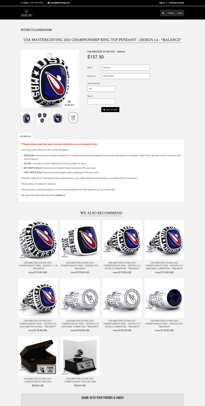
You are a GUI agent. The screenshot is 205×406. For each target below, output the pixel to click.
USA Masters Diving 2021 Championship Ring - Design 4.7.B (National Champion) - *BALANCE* (80, 323)
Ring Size (91, 76)
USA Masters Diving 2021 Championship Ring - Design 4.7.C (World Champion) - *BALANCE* (122, 323)
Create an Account (176, 3)
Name (90, 96)
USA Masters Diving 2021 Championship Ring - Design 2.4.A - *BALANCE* (80, 265)
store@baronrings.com (60, 3)
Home (23, 25)
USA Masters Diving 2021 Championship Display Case (80, 380)
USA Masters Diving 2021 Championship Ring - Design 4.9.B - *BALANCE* (164, 323)
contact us (60, 195)
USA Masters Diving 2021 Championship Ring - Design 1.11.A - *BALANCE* (38, 265)
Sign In (162, 3)
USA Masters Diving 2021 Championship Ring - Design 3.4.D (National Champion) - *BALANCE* (164, 265)
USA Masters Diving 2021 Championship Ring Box (38, 380)
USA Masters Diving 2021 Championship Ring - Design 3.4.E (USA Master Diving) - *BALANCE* (37, 323)
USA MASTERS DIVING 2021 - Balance (106, 51)
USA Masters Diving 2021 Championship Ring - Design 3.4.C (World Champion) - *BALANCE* (122, 265)
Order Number (93, 83)
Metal (89, 67)
